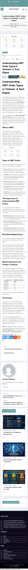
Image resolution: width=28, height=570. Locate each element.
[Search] (23, 9)
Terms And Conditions (8, 558)
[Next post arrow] (24, 403)
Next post (5, 400)
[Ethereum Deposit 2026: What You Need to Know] (14, 449)
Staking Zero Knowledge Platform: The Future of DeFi (15, 525)
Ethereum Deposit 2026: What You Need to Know (13, 460)
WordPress (17, 564)
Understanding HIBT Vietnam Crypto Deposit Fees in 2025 (12, 396)
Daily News (6, 539)
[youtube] (17, 5)
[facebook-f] (10, 5)
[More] (18, 337)
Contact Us (6, 553)
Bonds (5, 537)
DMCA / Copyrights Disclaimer (10, 555)
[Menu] (2, 9)
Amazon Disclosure (8, 551)
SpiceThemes (16, 566)
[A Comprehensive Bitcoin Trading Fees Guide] (14, 476)
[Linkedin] (11, 337)
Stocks (5, 543)
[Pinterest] (15, 337)
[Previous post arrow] (24, 396)
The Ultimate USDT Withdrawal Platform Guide (12, 433)
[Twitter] (7, 337)
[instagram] (15, 5)
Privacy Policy (6, 557)
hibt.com (14, 318)
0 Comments (20, 59)
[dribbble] (14, 5)
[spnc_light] (26, 9)
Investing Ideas (7, 541)
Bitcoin (5, 52)
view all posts (5, 387)
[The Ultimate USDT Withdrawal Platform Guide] (14, 422)
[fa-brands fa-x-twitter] (12, 5)
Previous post (5, 393)
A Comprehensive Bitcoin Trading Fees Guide (13, 488)
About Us (5, 550)
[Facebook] (4, 337)
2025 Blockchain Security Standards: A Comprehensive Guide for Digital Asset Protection (13, 403)
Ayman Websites (7, 59)
